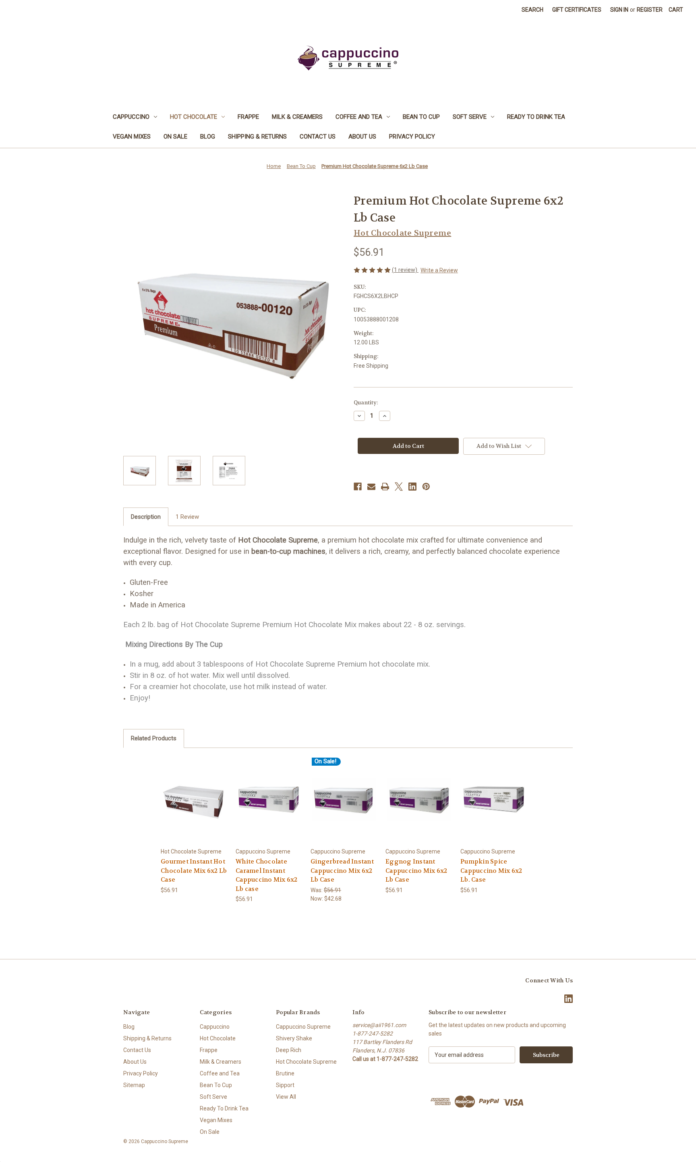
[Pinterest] (426, 486)
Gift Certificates (576, 9)
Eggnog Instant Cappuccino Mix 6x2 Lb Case (416, 871)
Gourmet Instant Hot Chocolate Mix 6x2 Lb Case (194, 871)
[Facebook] (358, 486)
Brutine (285, 1073)
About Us (362, 136)
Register (650, 9)
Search (532, 9)
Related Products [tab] (153, 738)
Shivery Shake (294, 1038)
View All (286, 1097)
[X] (399, 486)
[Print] (385, 486)
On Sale (175, 136)
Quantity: (366, 402)
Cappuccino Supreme (303, 1026)
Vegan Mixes (132, 136)
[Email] (371, 486)
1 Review (187, 516)
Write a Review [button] (439, 270)
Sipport (285, 1085)
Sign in (619, 9)
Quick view (194, 792)
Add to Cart (194, 806)
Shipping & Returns (257, 136)
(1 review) (405, 270)
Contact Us (318, 136)
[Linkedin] (412, 486)
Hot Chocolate (193, 116)
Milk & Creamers (297, 116)
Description (146, 516)
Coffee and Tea (359, 116)
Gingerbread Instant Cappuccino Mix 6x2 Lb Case (342, 871)
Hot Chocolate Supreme (306, 1061)
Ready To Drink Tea (536, 116)
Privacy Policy (412, 136)
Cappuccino (131, 116)
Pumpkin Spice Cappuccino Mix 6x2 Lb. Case (491, 871)
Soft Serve (470, 116)
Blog (207, 136)
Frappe (248, 116)
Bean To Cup (421, 116)
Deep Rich (288, 1050)
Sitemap (134, 1085)
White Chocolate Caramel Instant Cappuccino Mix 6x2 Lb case (267, 875)
